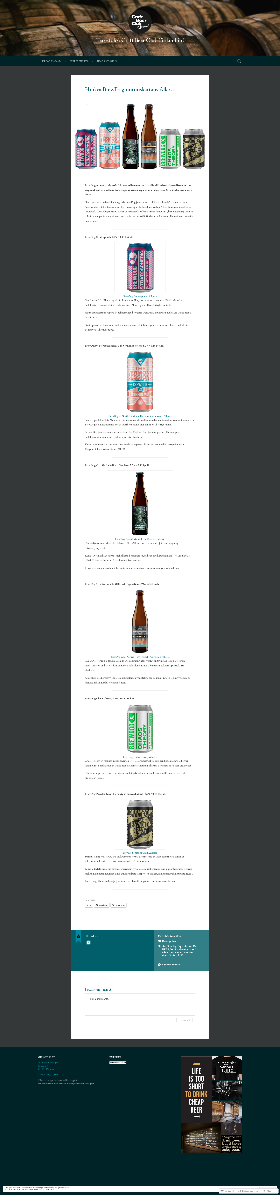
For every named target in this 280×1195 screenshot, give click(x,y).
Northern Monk (178, 949)
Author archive (88, 942)
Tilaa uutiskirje (107, 61)
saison (165, 952)
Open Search (239, 61)
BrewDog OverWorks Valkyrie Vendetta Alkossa (140, 539)
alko (164, 946)
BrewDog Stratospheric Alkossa (140, 296)
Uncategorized (169, 941)
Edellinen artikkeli (171, 964)
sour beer (188, 952)
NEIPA (165, 949)
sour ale (179, 952)
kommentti (185, 1020)
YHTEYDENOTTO (79, 61)
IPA (195, 946)
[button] (196, 1089)
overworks (192, 949)
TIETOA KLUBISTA (52, 61)
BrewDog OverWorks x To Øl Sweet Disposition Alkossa (140, 656)
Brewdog (171, 946)
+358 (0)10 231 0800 (48, 1074)
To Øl (180, 955)
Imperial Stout (185, 946)
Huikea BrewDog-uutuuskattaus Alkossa (131, 89)
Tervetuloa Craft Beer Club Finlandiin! (140, 40)
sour (171, 952)
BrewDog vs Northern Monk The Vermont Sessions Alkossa (140, 416)
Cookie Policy (49, 1189)
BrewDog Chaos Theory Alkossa (140, 756)
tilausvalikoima (169, 955)
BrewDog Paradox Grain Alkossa (140, 852)
